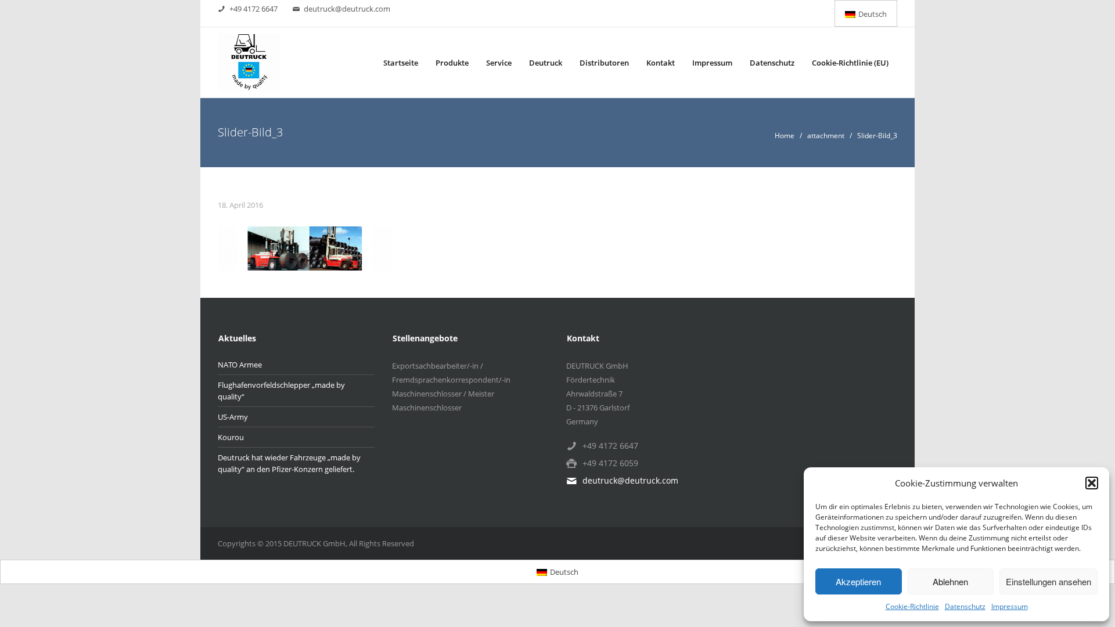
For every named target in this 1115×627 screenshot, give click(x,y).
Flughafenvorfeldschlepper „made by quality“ (281, 391)
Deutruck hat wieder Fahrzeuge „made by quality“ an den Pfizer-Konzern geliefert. (289, 463)
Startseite (400, 62)
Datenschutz (965, 606)
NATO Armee (240, 364)
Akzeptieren (858, 581)
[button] (1092, 483)
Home (784, 135)
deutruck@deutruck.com (347, 8)
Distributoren (604, 62)
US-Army (233, 417)
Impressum (1009, 606)
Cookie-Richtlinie (912, 606)
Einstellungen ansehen (1048, 581)
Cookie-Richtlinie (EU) (850, 62)
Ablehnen (950, 581)
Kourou (231, 437)
